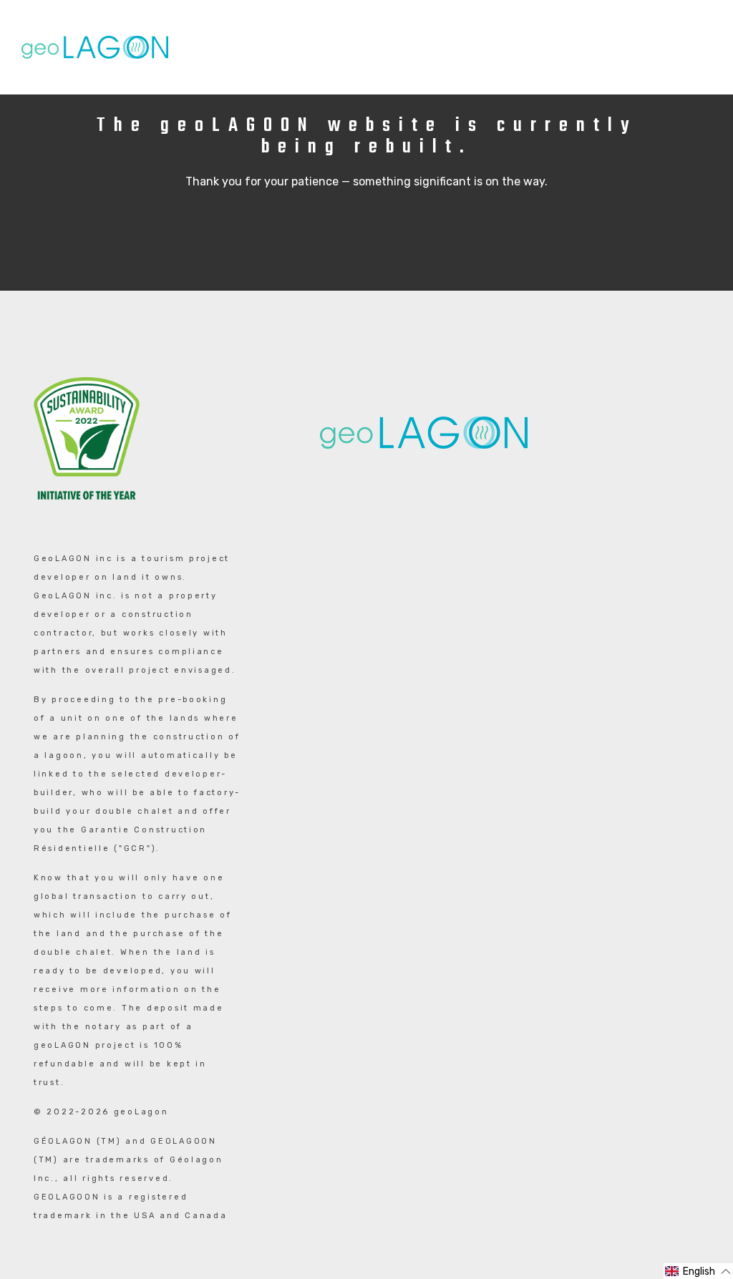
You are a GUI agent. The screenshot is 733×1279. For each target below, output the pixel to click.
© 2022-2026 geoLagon (101, 1112)
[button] (698, 1271)
